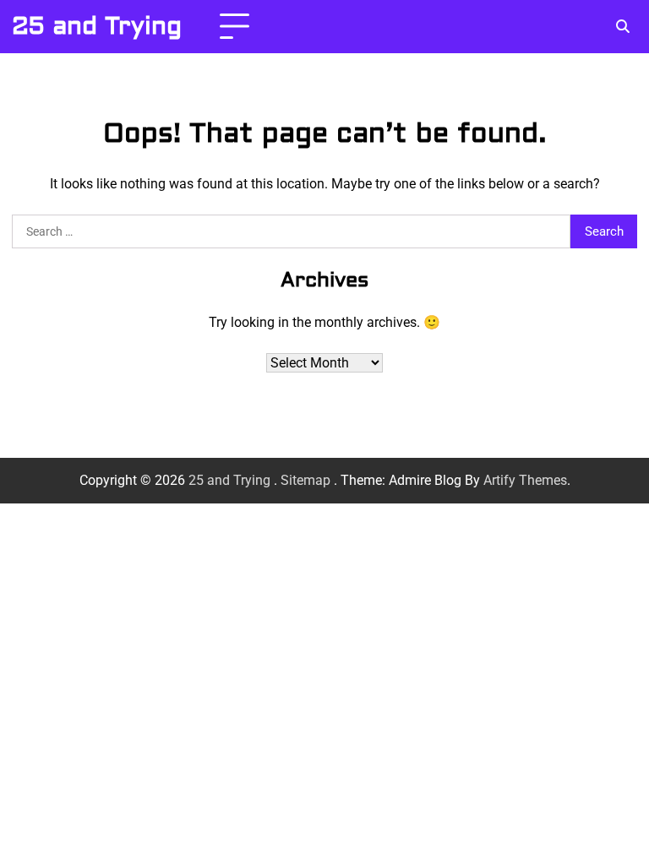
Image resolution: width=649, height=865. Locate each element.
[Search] (622, 27)
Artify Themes (525, 480)
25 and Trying (97, 26)
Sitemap (305, 480)
